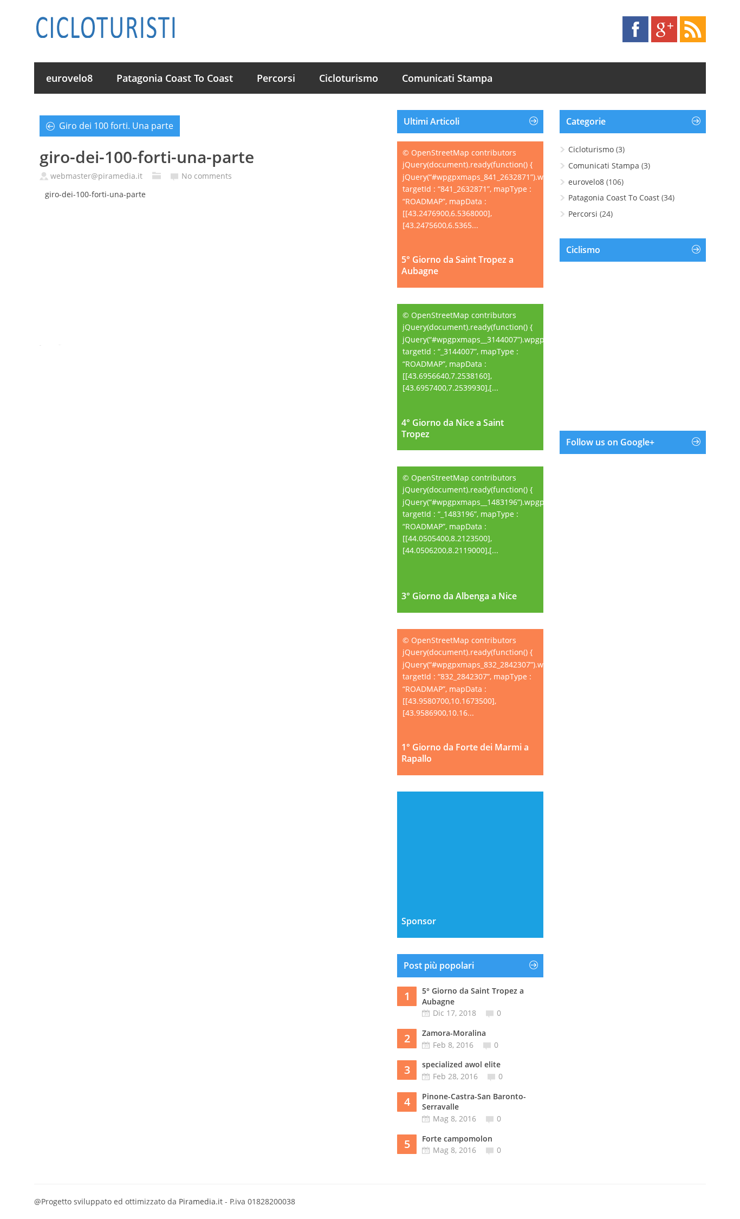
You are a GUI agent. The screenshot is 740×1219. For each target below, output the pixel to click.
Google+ (664, 29)
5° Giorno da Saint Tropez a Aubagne (457, 265)
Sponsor (418, 921)
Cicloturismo (348, 78)
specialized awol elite (461, 1064)
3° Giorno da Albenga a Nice (459, 596)
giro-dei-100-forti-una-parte (95, 194)
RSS (693, 29)
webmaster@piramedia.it (96, 176)
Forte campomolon (457, 1138)
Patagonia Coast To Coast (174, 78)
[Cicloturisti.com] (105, 27)
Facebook (635, 29)
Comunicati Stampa (447, 78)
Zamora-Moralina (454, 1033)
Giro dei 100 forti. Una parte (116, 126)
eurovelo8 (69, 78)
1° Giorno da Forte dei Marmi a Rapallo (465, 753)
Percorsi (276, 78)
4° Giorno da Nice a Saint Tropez (452, 428)
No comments (206, 176)
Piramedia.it (201, 1201)
